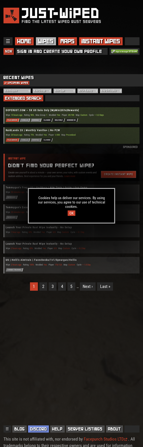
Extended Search (23, 98)
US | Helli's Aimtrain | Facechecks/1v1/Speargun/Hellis (41, 259)
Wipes (46, 41)
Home (24, 41)
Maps (68, 41)
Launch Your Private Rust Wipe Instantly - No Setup (39, 227)
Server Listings (85, 429)
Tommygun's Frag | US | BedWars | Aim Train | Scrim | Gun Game (47, 187)
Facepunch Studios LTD (104, 439)
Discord (38, 429)
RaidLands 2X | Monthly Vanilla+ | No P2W (33, 130)
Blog (19, 429)
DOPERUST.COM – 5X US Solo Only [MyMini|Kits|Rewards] (42, 110)
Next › (88, 286)
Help (57, 429)
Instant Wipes (100, 41)
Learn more (69, 176)
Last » (105, 286)
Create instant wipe (118, 174)
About (114, 429)
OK (71, 213)
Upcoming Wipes (17, 83)
